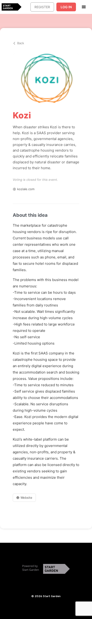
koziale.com (25, 189)
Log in (66, 7)
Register (42, 7)
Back (20, 43)
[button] (84, 7)
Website (26, 497)
